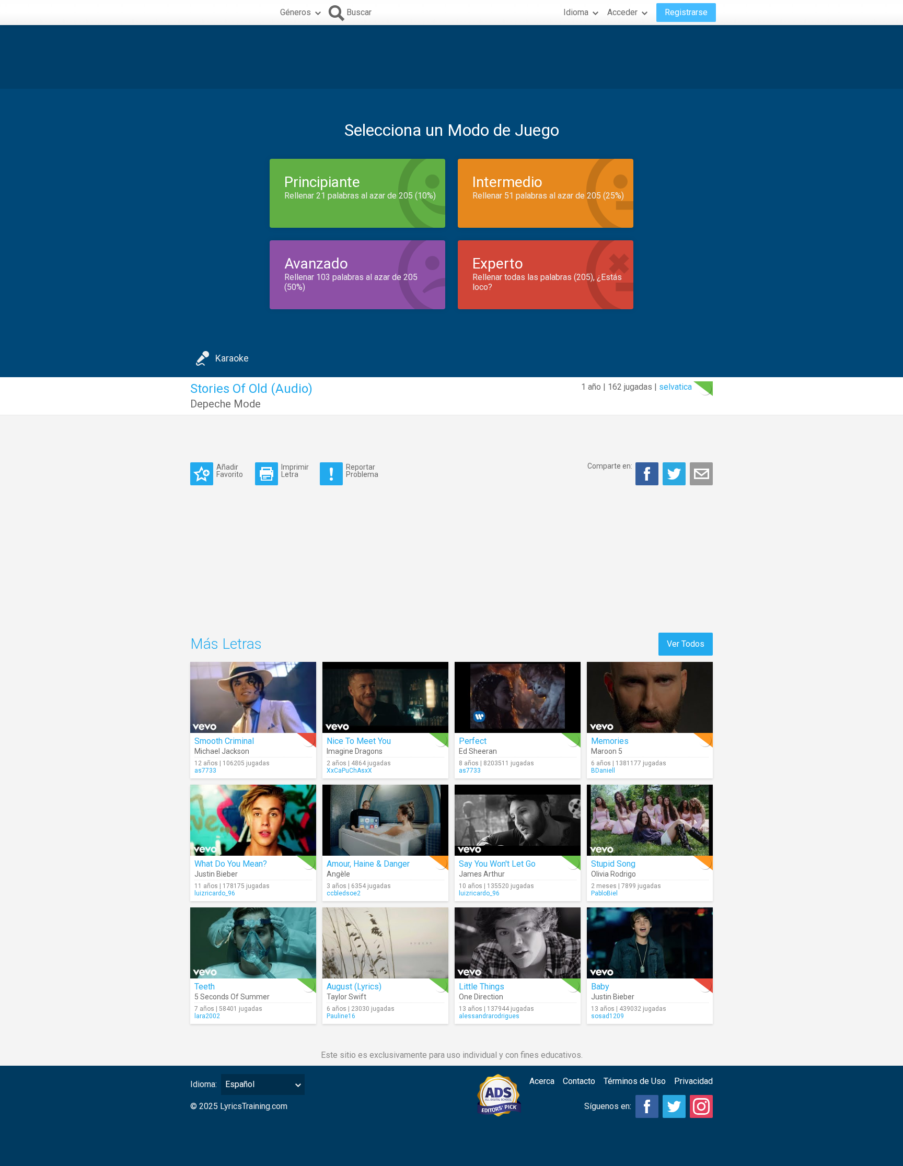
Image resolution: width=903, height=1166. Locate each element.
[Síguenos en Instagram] (701, 1106)
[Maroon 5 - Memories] (650, 697)
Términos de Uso (635, 1081)
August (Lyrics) (354, 987)
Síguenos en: (607, 1106)
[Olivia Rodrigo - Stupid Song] (650, 820)
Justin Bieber (216, 874)
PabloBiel (604, 893)
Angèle (338, 874)
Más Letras (226, 643)
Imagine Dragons (355, 751)
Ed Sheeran (478, 751)
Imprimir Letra (295, 470)
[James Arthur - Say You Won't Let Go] (518, 820)
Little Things (481, 987)
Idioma (575, 12)
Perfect (473, 741)
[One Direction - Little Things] (518, 942)
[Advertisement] (451, 56)
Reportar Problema (362, 470)
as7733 (205, 770)
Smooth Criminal (224, 741)
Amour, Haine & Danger (368, 864)
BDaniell (603, 770)
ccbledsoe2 (344, 893)
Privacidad (693, 1081)
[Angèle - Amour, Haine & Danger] (385, 820)
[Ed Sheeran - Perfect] (518, 697)
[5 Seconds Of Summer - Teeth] (253, 942)
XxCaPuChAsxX (349, 770)
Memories (610, 741)
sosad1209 (607, 1016)
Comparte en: (609, 466)
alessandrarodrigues (489, 1016)
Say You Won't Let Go (497, 864)
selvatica (675, 387)
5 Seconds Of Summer (232, 997)
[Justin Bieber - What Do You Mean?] (253, 820)
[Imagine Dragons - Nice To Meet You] (385, 697)
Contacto (579, 1081)
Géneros (295, 12)
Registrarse (686, 12)
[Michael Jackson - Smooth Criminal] (253, 697)
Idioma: (203, 1084)
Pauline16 (341, 1016)
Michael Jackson (221, 751)
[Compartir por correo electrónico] (701, 473)
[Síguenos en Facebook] (646, 1106)
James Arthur (482, 874)
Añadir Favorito (229, 470)
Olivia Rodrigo (613, 874)
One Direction (481, 997)
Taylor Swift (346, 997)
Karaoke (232, 358)
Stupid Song (613, 864)
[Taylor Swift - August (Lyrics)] (385, 942)
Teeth (204, 987)
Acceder (622, 12)
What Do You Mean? (230, 864)
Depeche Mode (225, 404)
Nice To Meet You (359, 741)
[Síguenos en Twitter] (674, 1106)
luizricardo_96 (214, 893)
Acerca (541, 1081)
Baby (600, 987)
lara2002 (207, 1016)
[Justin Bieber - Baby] (650, 942)
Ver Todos (685, 644)
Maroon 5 (606, 751)
